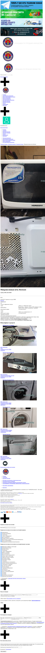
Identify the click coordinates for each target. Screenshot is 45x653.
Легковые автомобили (6, 533)
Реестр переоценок (6, 97)
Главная (4, 94)
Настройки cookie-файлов (8, 485)
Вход (7, 76)
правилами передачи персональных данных (17, 578)
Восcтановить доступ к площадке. (14, 598)
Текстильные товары (6, 570)
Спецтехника (4, 534)
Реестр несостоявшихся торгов (9, 96)
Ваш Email (2, 527)
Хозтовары (4, 573)
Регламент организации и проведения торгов (12, 480)
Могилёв (11, 502)
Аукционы (5, 477)
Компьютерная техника (6, 547)
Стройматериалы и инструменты (8, 562)
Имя (40, 617)
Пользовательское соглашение (9, 481)
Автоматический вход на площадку (7, 595)
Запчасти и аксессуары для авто (8, 554)
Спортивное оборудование (7, 567)
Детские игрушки (5, 566)
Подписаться (3, 579)
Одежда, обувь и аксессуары (7, 556)
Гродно (8, 502)
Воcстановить (3, 651)
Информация (5, 104)
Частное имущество (7, 98)
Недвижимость (5, 532)
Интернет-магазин (6, 101)
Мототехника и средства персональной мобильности (12, 539)
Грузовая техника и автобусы (8, 538)
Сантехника (4, 560)
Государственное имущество (8, 100)
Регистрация (3, 76)
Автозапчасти (4, 569)
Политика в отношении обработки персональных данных (14, 482)
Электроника (4, 550)
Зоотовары (4, 572)
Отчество (13, 619)
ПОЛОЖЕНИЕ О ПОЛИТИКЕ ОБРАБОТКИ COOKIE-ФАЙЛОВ (16, 483)
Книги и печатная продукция (8, 571)
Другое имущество (5, 537)
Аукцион (4, 130)
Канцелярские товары (6, 559)
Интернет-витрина (6, 102)
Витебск (3, 502)
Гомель (6, 502)
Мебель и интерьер (5, 552)
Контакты (5, 105)
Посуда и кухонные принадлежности (9, 563)
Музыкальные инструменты (7, 574)
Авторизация (8, 649)
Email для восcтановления (5, 647)
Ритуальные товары (6, 558)
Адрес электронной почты (5, 594)
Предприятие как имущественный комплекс (11, 541)
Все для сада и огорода (6, 565)
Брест (1, 502)
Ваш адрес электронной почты (6, 617)
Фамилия (26, 617)
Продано (2, 300)
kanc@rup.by (20, 493)
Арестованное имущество (8, 95)
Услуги (4, 103)
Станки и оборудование (6, 535)
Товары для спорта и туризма (8, 557)
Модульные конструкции (7, 576)
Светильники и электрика (7, 564)
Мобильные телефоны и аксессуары (9, 546)
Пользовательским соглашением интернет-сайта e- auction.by (20, 626)
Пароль (23, 594)
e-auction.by (12, 499)
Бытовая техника (5, 549)
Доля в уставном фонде (6, 540)
